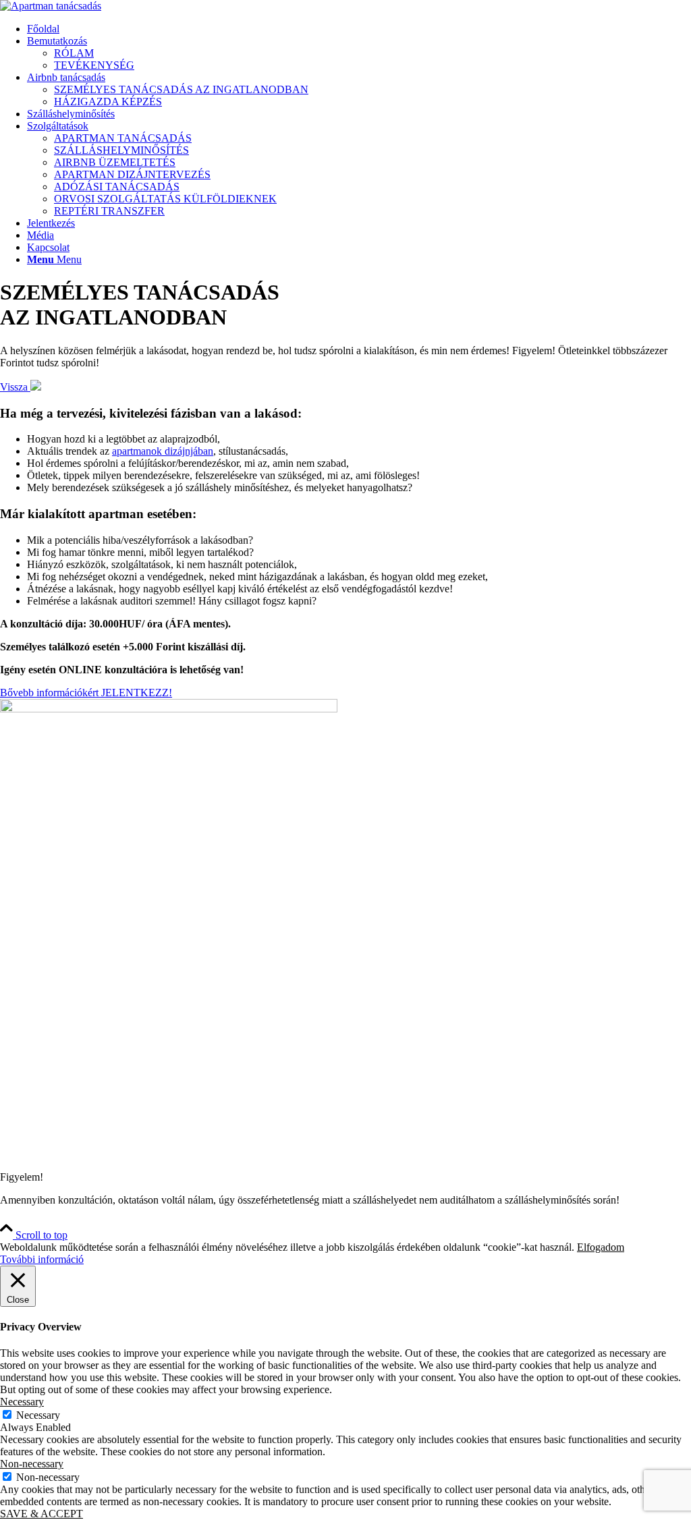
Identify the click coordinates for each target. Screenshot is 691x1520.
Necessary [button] (22, 1401)
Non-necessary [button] (31, 1463)
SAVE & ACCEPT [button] (41, 1513)
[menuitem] (359, 29)
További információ (42, 1259)
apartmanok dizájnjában (162, 451)
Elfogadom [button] (600, 1247)
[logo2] (50, 5)
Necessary (38, 1415)
